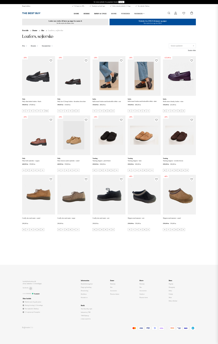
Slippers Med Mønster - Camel (172, 218)
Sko (42, 30)
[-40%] (144, 194)
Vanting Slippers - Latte (135, 161)
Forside (25, 30)
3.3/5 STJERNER (27, 293)
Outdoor (142, 294)
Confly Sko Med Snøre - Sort (101, 218)
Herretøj (141, 284)
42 (116, 170)
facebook (25, 288)
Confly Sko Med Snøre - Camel (31, 218)
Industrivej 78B (85, 312)
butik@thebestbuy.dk (29, 281)
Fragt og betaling (86, 287)
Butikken (84, 294)
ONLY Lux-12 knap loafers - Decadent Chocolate (71, 101)
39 (35, 110)
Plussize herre (143, 297)
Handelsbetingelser (87, 284)
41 (42, 110)
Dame (34, 30)
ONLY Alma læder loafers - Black (31, 101)
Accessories (143, 291)
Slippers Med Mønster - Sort (136, 218)
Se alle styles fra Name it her (65, 23)
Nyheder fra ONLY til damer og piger (153, 21)
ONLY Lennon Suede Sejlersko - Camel (68, 161)
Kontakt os (84, 297)
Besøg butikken (26, 6)
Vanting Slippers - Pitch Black (102, 161)
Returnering (84, 291)
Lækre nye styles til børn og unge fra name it (65, 21)
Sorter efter (192, 50)
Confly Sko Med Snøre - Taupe (66, 218)
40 (38, 110)
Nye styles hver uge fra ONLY (153, 23)
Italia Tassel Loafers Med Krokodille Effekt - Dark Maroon (142, 102)
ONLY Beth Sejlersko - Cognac (31, 161)
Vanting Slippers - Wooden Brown (173, 161)
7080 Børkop (85, 315)
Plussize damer (114, 294)
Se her (121, 2)
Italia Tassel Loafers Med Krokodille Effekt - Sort (107, 101)
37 (27, 110)
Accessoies (113, 291)
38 (31, 110)
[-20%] (38, 76)
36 (23, 110)
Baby (170, 291)
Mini (170, 297)
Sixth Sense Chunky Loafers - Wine (173, 101)
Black (46, 110)
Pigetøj (171, 284)
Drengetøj (172, 287)
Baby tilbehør (173, 301)
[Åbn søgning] (169, 13)
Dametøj (112, 284)
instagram (31, 288)
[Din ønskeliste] (183, 13)
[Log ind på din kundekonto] (175, 13)
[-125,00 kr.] (179, 76)
